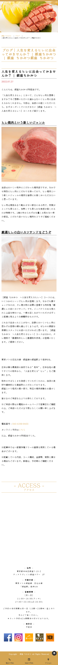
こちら (22, 430)
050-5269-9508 (20, 424)
